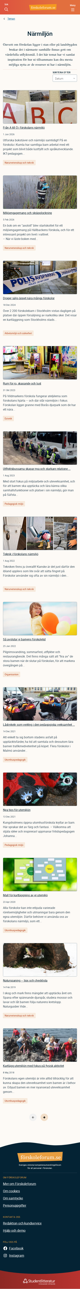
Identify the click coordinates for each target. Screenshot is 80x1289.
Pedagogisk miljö (14, 503)
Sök (6, 4)
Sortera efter (62, 72)
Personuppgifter (14, 1205)
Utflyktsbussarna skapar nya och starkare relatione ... (37, 469)
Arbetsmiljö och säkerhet (18, 333)
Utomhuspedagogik (15, 759)
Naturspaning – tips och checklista (25, 980)
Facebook (16, 1248)
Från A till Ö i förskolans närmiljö (24, 128)
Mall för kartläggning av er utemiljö (25, 895)
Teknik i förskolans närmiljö (20, 554)
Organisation (11, 674)
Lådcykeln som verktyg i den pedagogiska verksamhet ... (39, 725)
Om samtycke (13, 1198)
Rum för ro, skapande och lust (22, 383)
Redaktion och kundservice (22, 1223)
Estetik (8, 418)
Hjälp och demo (14, 1230)
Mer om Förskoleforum (19, 1183)
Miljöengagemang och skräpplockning (27, 213)
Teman (11, 18)
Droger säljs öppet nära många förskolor (29, 298)
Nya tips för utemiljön (17, 810)
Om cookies (11, 1191)
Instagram (16, 1255)
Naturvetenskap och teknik (19, 162)
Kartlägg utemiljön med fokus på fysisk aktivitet (33, 1066)
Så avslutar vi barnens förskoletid (24, 639)
